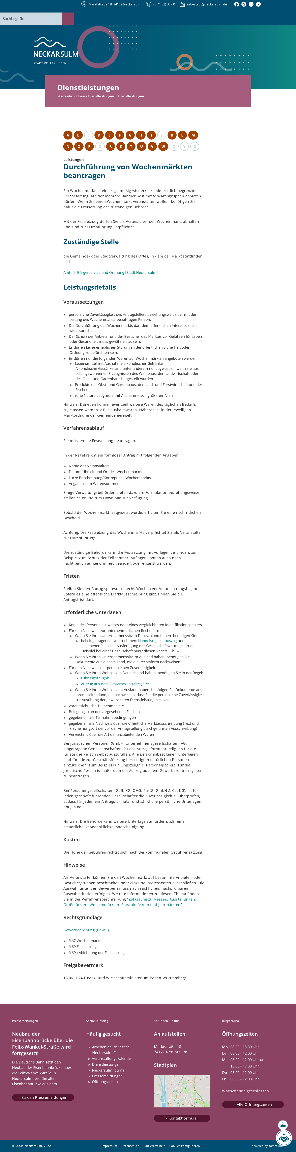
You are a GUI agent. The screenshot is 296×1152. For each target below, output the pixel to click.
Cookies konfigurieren (184, 1146)
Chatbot (280, 1138)
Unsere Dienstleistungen (95, 96)
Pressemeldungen (107, 1076)
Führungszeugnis (95, 678)
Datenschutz (130, 1146)
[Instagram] (243, 4)
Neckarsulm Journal (108, 1070)
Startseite (64, 96)
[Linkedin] (251, 4)
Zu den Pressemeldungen (44, 1097)
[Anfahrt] (258, 4)
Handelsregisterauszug (157, 640)
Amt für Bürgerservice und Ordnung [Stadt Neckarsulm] (110, 272)
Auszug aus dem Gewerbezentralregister (115, 683)
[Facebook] (236, 4)
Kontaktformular (183, 1118)
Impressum (109, 1146)
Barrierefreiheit (154, 1146)
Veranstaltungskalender (112, 1058)
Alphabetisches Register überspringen (133, 128)
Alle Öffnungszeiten (254, 1104)
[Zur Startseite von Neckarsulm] (56, 51)
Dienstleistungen (106, 1064)
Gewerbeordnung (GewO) (86, 930)
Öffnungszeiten (105, 1081)
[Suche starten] (68, 19)
